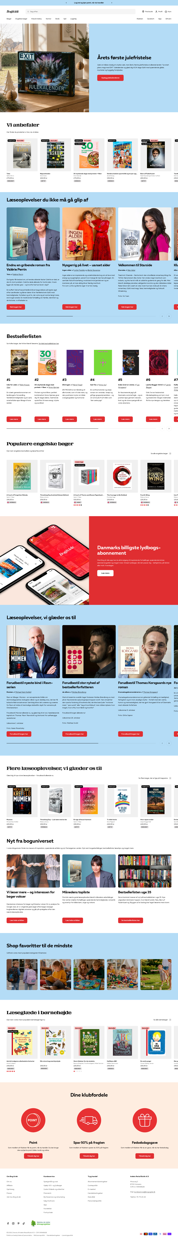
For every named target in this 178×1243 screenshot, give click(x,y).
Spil (65, 19)
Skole (57, 19)
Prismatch (47, 1193)
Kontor (48, 19)
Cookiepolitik (93, 1185)
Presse (9, 1193)
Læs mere (14, 419)
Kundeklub (48, 1208)
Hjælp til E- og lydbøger (53, 1185)
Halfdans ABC (112, 1061)
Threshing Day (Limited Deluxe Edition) (54, 495)
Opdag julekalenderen (110, 78)
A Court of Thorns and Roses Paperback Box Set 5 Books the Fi (89, 495)
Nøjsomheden (45, 174)
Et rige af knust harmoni (82, 819)
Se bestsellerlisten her (130, 920)
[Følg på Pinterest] (18, 1223)
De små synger (145, 1061)
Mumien (9, 819)
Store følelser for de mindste (84, 1061)
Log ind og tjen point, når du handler (89, 3)
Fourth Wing (145, 495)
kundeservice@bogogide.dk (144, 1192)
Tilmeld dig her (33, 1156)
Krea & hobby (36, 19)
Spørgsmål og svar (51, 1181)
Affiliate (9, 1185)
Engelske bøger (21, 19)
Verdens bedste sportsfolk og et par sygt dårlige (122, 174)
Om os (9, 1181)
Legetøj (73, 19)
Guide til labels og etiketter (54, 1189)
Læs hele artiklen (17, 920)
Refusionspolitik (39, 1235)
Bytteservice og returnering (54, 1197)
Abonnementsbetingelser (97, 1181)
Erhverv (168, 19)
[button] (78, 505)
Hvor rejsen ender (146, 819)
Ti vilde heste (112, 819)
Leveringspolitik (67, 1235)
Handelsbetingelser (95, 1193)
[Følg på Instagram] (13, 1223)
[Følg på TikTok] (23, 1223)
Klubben (140, 19)
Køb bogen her (16, 307)
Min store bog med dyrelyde (50, 1061)
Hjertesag (10, 1189)
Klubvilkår (91, 1197)
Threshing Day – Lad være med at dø (53, 819)
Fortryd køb (48, 1212)
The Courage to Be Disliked (117, 495)
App (160, 19)
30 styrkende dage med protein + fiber (88, 174)
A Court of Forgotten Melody (17, 495)
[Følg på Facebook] (8, 1223)
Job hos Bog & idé (14, 1197)
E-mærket (92, 1189)
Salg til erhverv (49, 1201)
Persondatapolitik (94, 1201)
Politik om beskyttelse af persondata (19, 1235)
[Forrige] (66, 2)
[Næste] (111, 2)
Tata (8, 174)
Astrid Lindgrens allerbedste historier (20, 1061)
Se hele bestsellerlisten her (49, 343)
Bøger (9, 19)
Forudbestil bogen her (19, 734)
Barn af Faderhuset (147, 174)
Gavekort (150, 19)
